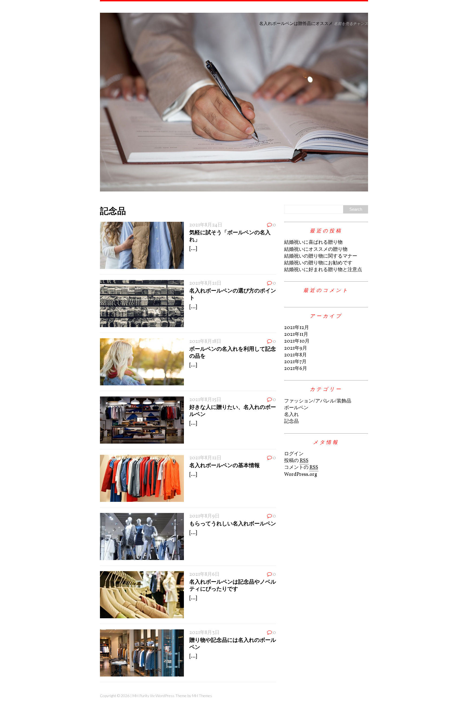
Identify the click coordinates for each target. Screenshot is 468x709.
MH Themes (202, 695)
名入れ (291, 414)
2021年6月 (295, 368)
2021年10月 (297, 341)
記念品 (291, 421)
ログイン (294, 454)
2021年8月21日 (205, 283)
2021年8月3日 (204, 632)
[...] (193, 248)
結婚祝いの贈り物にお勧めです (318, 263)
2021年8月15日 (205, 399)
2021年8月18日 (205, 341)
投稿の (296, 460)
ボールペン (296, 408)
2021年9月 (295, 348)
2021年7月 (295, 362)
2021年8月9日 (204, 516)
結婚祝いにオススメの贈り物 (315, 249)
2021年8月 (295, 355)
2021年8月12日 (205, 458)
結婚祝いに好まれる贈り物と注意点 (323, 269)
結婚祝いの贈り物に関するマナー (320, 256)
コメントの (301, 467)
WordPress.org (300, 474)
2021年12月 (296, 327)
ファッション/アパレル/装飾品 (317, 401)
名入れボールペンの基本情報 (224, 465)
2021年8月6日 (204, 574)
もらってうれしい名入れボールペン (232, 523)
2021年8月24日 (205, 225)
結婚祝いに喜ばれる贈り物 (313, 242)
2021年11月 (296, 334)
